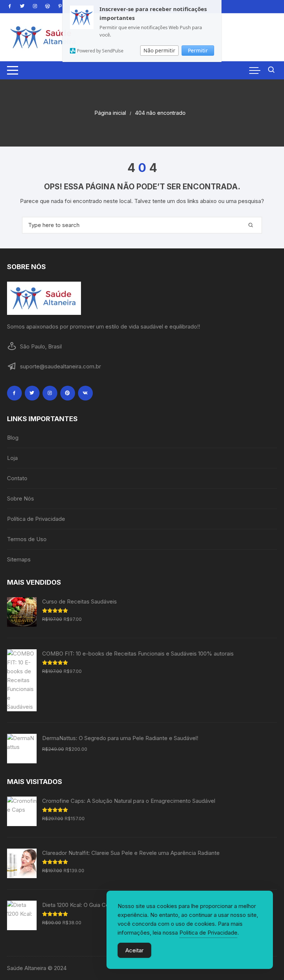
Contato (17, 478)
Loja (12, 457)
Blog (12, 437)
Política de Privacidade (36, 518)
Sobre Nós (20, 498)
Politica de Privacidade (208, 932)
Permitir (198, 50)
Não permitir (159, 50)
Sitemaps (19, 559)
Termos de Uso (27, 539)
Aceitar (134, 950)
